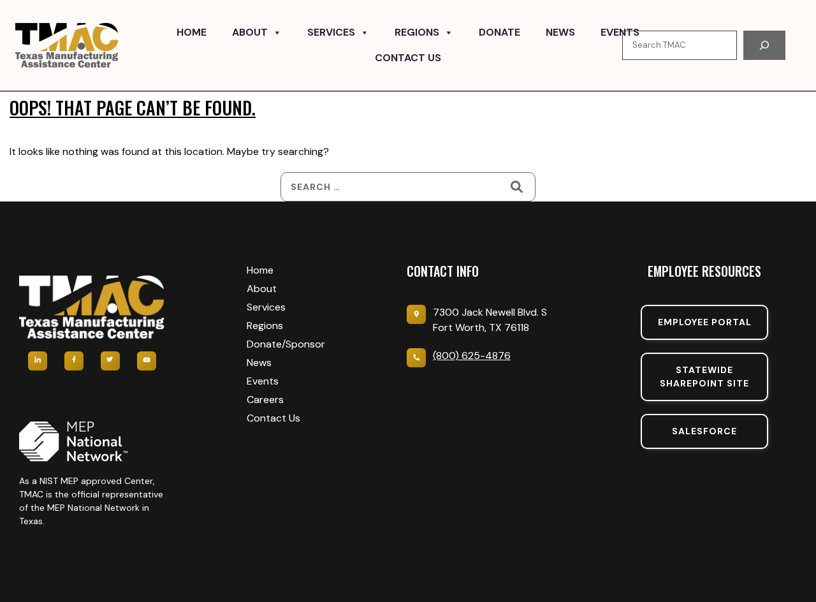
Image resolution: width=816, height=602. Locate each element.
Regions (417, 32)
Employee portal (705, 322)
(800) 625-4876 (472, 355)
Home (192, 32)
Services (331, 32)
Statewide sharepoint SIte (704, 376)
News (560, 32)
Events (620, 32)
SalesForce (704, 431)
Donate (499, 32)
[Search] (764, 45)
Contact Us (408, 57)
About (250, 32)
